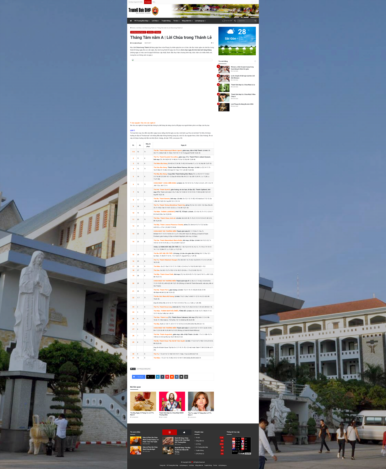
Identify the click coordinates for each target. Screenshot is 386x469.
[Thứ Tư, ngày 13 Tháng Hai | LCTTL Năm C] (201, 401)
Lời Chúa (155, 21)
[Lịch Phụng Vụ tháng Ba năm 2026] (223, 107)
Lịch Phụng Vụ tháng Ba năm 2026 (242, 104)
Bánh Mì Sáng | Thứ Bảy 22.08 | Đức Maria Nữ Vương (182, 450)
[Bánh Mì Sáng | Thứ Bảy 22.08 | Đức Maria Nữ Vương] (167, 450)
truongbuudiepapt (137, 43)
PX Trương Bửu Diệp (141, 21)
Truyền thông (166, 21)
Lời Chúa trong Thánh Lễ (149, 28)
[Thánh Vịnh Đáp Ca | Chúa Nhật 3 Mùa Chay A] (223, 97)
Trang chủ (162, 465)
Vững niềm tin (186, 21)
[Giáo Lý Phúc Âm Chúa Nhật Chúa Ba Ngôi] (135, 450)
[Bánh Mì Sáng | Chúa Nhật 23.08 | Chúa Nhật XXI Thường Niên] (167, 441)
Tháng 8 (157, 32)
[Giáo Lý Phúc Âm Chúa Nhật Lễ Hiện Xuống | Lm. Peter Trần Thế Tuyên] (135, 441)
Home (133, 28)
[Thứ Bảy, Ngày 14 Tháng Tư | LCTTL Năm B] (143, 401)
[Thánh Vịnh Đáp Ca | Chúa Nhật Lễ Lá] (223, 88)
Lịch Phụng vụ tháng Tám (143, 369)
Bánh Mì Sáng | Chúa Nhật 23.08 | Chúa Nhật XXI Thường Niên (182, 440)
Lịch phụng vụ (199, 21)
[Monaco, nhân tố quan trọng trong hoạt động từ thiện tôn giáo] (223, 69)
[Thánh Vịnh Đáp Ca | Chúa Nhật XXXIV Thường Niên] (172, 401)
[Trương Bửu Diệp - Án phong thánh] (144, 11)
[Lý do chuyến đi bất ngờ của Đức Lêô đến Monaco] (223, 78)
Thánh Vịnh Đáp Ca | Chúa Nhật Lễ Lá (243, 85)
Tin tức (175, 21)
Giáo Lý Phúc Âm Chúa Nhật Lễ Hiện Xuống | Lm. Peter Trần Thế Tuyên (151, 440)
